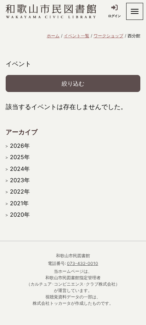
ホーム (53, 35)
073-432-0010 (82, 263)
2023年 (20, 180)
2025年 (20, 157)
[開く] (134, 11)
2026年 (20, 145)
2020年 (20, 214)
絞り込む (73, 83)
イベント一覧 (76, 35)
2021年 (19, 203)
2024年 (20, 169)
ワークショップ (108, 35)
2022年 (20, 191)
